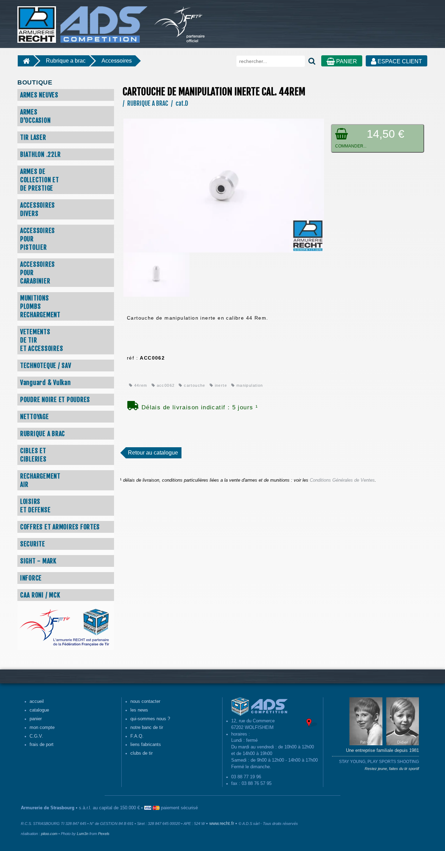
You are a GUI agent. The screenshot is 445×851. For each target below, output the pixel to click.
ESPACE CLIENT (399, 61)
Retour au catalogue (153, 453)
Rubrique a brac (66, 61)
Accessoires (117, 61)
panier (36, 718)
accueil (37, 701)
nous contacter (145, 701)
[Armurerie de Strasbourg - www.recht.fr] (81, 21)
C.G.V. (36, 736)
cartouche (194, 385)
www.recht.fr (221, 823)
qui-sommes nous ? (150, 718)
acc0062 (165, 385)
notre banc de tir (146, 727)
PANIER (346, 61)
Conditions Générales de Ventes (342, 480)
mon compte (42, 727)
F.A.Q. (137, 736)
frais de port (42, 744)
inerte (220, 385)
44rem (139, 385)
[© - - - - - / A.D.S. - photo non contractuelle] (223, 185)
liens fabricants (145, 744)
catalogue (39, 710)
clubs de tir (141, 753)
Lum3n (82, 834)
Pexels (104, 834)
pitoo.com (49, 834)
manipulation (249, 385)
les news (139, 710)
